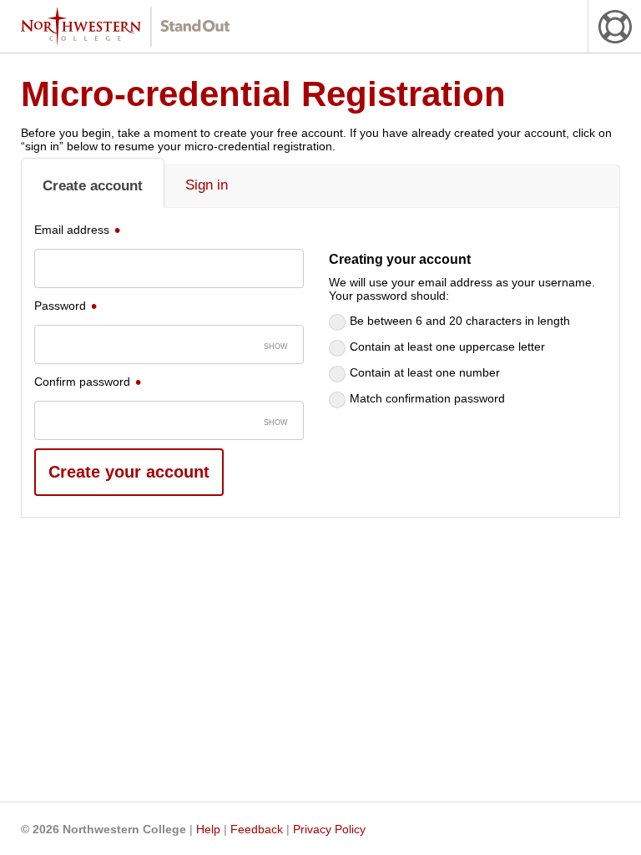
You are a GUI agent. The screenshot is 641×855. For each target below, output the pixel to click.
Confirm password (82, 381)
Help (208, 829)
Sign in (206, 185)
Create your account (128, 472)
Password (60, 305)
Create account (93, 186)
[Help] (614, 26)
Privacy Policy (329, 829)
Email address (71, 229)
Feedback (256, 829)
